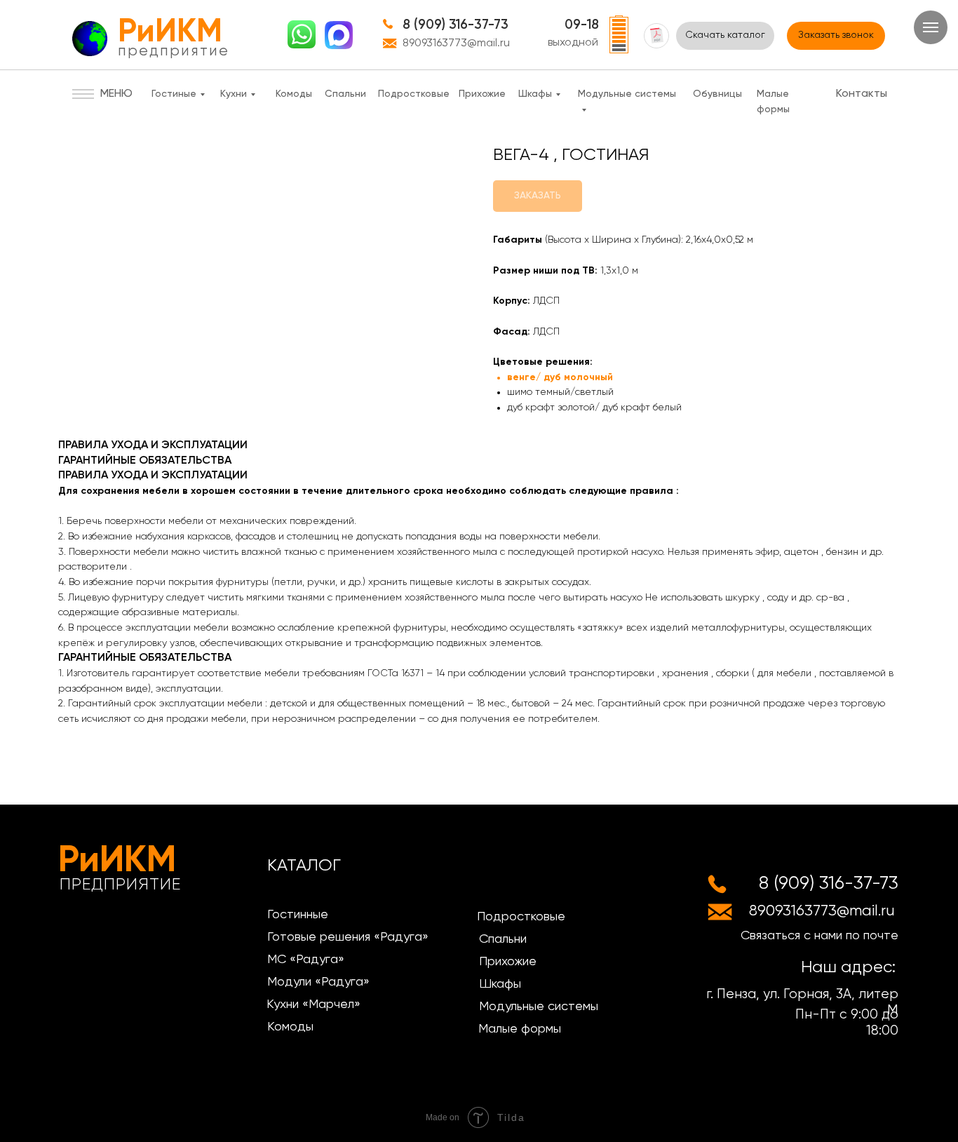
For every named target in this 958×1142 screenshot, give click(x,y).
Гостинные (297, 914)
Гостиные (173, 94)
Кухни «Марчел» (313, 1004)
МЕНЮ (116, 94)
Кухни (233, 94)
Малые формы (519, 1029)
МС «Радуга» (305, 959)
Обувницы (717, 94)
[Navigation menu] (930, 27)
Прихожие (482, 94)
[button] (836, 36)
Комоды (294, 94)
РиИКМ (170, 32)
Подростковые (414, 94)
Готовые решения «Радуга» (348, 937)
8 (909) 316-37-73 (455, 25)
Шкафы (535, 94)
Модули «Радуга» (318, 982)
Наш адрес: (848, 967)
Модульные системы (538, 1006)
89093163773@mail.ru (456, 43)
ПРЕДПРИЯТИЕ (173, 51)
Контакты (861, 94)
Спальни (345, 94)
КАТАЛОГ (304, 865)
